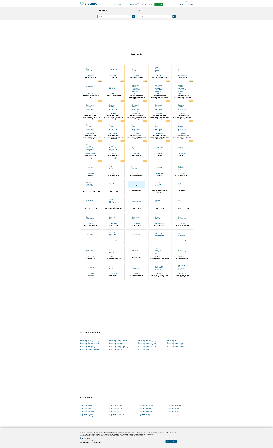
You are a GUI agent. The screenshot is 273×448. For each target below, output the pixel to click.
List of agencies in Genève (115, 408)
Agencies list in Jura (114, 344)
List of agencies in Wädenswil (174, 410)
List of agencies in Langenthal (116, 414)
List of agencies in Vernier (144, 416)
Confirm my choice (171, 441)
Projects (125, 4)
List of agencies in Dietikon (115, 405)
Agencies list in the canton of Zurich (175, 346)
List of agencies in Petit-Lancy (145, 407)
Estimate (143, 4)
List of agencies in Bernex (86, 410)
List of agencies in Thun (144, 413)
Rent (119, 4)
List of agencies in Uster (144, 414)
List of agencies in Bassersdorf (87, 407)
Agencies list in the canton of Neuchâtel (119, 347)
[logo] (88, 3)
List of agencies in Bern (85, 408)
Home (81, 29)
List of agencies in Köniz (115, 413)
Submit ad (159, 4)
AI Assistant (133, 4)
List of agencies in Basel (86, 405)
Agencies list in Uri (171, 340)
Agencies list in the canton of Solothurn (147, 344)
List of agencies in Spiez (144, 410)
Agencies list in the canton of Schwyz (147, 343)
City (139, 10)
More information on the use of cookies (90, 442)
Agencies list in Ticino (143, 349)
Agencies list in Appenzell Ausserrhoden (90, 342)
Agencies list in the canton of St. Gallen (147, 346)
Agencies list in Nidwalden (115, 349)
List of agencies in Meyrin (115, 416)
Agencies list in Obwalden (144, 340)
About (150, 4)
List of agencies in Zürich (173, 411)
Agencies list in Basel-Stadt (86, 346)
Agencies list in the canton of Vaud (175, 343)
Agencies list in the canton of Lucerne (118, 346)
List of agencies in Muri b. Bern (145, 405)
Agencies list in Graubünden (116, 343)
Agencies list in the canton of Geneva (118, 340)
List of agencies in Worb (173, 408)
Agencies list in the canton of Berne (88, 347)
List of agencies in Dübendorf (116, 407)
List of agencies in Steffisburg (145, 411)
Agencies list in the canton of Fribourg (89, 349)
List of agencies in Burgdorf (86, 413)
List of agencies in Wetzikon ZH (174, 405)
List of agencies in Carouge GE (87, 416)
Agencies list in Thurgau (144, 347)
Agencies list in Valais (172, 342)
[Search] (133, 16)
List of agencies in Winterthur (174, 407)
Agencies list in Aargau (85, 340)
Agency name (102, 10)
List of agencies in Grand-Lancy (117, 410)
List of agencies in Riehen (144, 408)
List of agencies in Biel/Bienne (87, 411)
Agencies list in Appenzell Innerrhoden (89, 343)
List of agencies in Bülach (86, 414)
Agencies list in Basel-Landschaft (88, 344)
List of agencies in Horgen (115, 411)
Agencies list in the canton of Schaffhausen (148, 342)
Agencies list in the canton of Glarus (118, 342)
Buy (114, 4)
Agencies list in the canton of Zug (175, 344)
